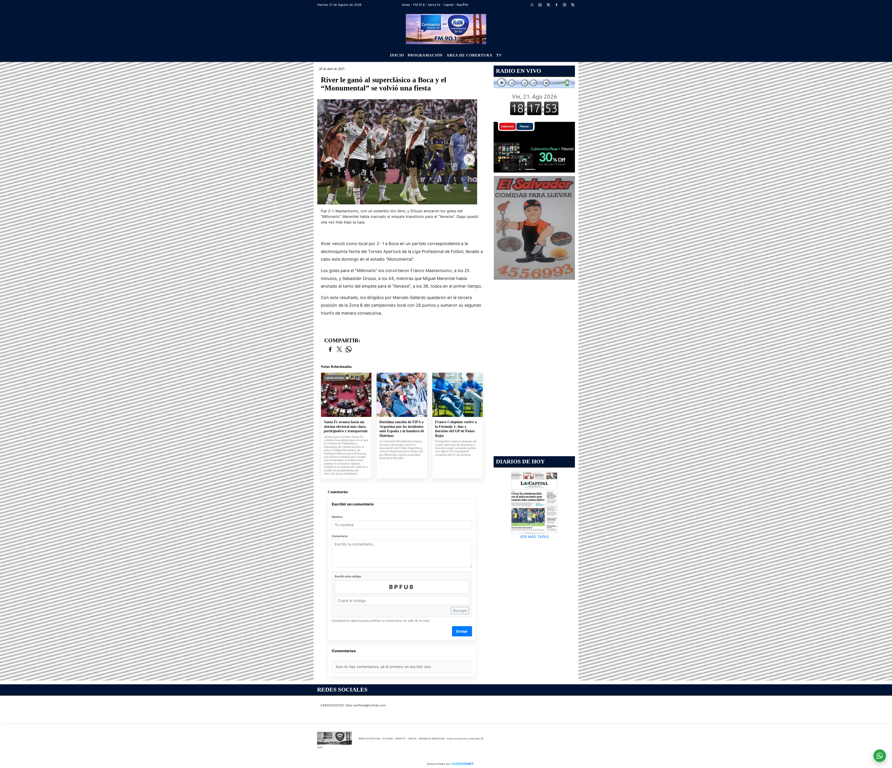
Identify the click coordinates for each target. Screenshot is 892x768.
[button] (532, 5)
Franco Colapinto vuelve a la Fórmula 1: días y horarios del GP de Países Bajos (456, 429)
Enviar (462, 631)
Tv (499, 55)
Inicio (397, 55)
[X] (548, 5)
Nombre (337, 517)
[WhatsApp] (540, 5)
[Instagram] (564, 5)
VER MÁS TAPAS (534, 536)
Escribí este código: (348, 576)
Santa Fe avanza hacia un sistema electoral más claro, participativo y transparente (346, 426)
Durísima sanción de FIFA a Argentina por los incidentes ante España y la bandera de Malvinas (401, 429)
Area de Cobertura (469, 55)
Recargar (460, 610)
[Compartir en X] (339, 349)
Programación (425, 55)
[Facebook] (556, 5)
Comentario (340, 536)
